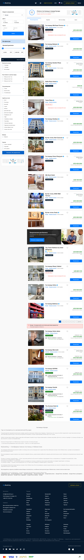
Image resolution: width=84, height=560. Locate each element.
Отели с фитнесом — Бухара (10, 474)
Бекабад (28, 519)
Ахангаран (66, 513)
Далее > (80, 321)
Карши (28, 504)
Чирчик (65, 504)
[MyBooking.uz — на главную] (6, 3)
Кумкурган (66, 530)
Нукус (65, 494)
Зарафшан (29, 509)
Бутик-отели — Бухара (54, 473)
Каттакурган (48, 519)
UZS (55, 3)
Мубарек (47, 524)
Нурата (28, 513)
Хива (27, 502)
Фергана (47, 498)
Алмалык (66, 524)
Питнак (47, 528)
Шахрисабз (48, 494)
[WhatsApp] (40, 3)
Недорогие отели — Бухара (21, 473)
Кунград (47, 513)
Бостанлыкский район (69, 509)
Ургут (65, 517)
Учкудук (28, 524)
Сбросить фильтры (20, 59)
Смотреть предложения (37, 240)
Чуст (46, 511)
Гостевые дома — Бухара (43, 473)
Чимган (65, 500)
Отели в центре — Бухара (36, 474)
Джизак (65, 498)
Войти (79, 3)
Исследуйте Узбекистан (9, 507)
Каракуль (47, 533)
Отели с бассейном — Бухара (66, 473)
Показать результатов (13, 152)
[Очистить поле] (22, 15)
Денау (28, 517)
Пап (27, 528)
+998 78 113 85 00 (48, 3)
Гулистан (66, 502)
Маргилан (47, 509)
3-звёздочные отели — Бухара (8, 473)
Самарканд (29, 498)
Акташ (28, 533)
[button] (3, 59)
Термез (47, 496)
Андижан (47, 504)
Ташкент (28, 494)
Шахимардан (67, 533)
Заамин (28, 511)
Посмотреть (76, 38)
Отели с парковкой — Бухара (24, 474)
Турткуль (28, 526)
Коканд (47, 500)
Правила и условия (8, 509)
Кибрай (47, 526)
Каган (27, 530)
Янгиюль (47, 530)
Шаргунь (47, 515)
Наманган (47, 502)
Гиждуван (28, 515)
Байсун (65, 511)
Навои (65, 496)
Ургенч (28, 500)
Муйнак (65, 526)
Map (13, 161)
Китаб (46, 517)
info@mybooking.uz (8, 494)
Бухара (28, 496)
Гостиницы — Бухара (32, 473)
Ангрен (65, 515)
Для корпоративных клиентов (10, 505)
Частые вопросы (7, 511)
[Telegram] (35, 3)
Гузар (65, 528)
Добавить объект (70, 3)
